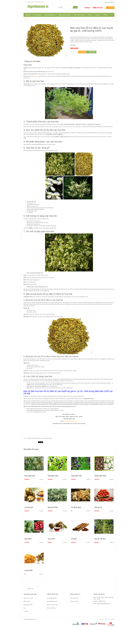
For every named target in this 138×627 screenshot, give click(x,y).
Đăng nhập (107, 2)
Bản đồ (101, 619)
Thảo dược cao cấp (28, 598)
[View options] (34, 463)
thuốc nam (35, 76)
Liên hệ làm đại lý (74, 598)
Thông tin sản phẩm (32, 61)
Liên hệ (113, 619)
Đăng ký (112, 2)
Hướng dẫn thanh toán (52, 601)
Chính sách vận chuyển (52, 604)
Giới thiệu (107, 619)
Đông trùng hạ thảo (28, 604)
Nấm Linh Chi (27, 601)
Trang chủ (26, 18)
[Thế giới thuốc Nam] (38, 6)
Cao (24, 608)
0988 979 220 (92, 52)
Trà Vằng (26, 611)
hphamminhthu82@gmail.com (71, 421)
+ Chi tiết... (41, 479)
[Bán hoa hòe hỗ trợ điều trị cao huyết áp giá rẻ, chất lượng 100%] (46, 40)
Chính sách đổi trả (51, 608)
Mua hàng (82, 52)
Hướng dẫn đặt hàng (51, 598)
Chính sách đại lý (74, 601)
